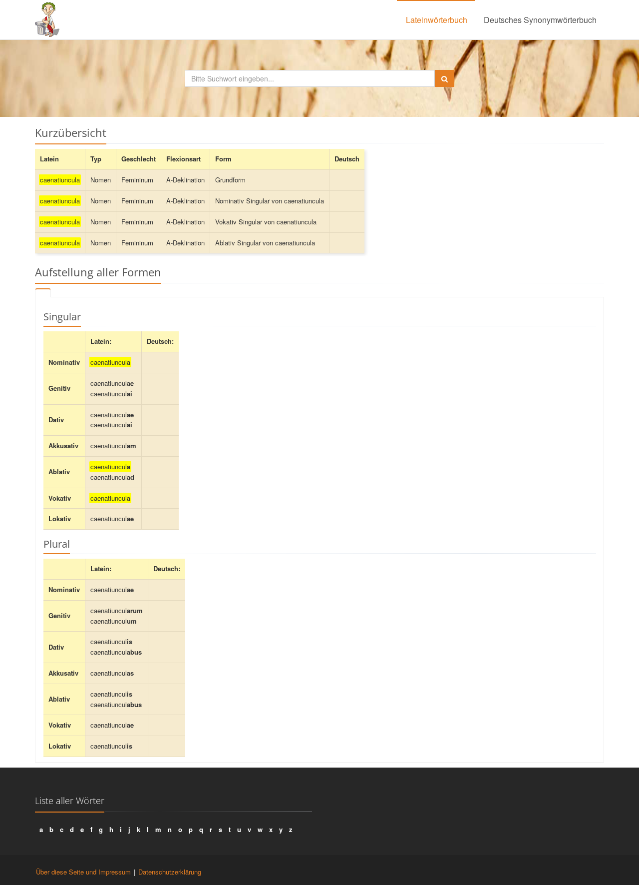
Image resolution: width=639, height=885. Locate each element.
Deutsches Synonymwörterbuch (540, 19)
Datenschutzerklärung (169, 872)
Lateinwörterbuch (436, 19)
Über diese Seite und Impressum (83, 872)
